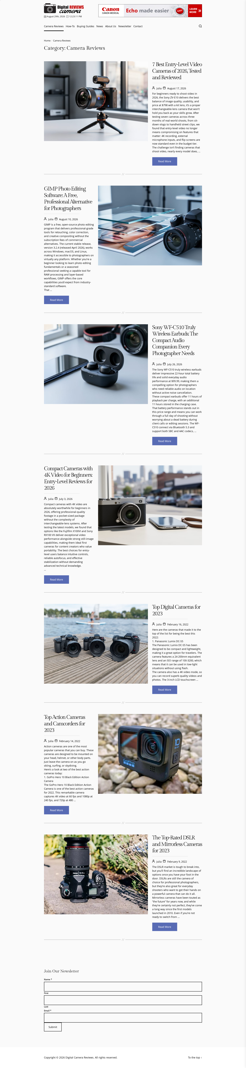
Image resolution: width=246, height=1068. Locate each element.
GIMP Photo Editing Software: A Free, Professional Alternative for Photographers (68, 199)
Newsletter (124, 26)
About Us (110, 26)
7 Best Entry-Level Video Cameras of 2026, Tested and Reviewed (177, 71)
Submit (53, 1027)
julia (159, 88)
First (46, 993)
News (99, 26)
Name (48, 979)
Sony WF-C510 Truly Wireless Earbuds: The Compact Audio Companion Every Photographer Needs (175, 340)
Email (47, 1010)
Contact (138, 26)
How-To (70, 26)
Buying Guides (85, 26)
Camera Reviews (54, 26)
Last (46, 1006)
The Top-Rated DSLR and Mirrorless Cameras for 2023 (177, 844)
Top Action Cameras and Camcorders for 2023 (64, 723)
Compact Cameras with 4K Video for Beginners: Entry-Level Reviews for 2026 (68, 478)
